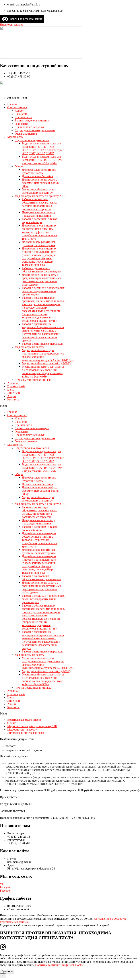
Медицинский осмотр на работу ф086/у (46, 363)
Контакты (13, 399)
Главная (12, 104)
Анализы (13, 383)
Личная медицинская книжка (33, 379)
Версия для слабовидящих (25, 18)
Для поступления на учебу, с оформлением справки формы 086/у (40, 183)
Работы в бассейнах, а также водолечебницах (39, 220)
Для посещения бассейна (37, 176)
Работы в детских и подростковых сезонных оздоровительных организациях (43, 291)
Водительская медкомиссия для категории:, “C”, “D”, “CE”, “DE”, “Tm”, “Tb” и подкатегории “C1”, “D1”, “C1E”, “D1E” (43, 148)
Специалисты (23, 117)
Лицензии (13, 392)
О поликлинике (17, 107)
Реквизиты (21, 123)
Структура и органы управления (35, 130)
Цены (10, 389)
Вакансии (21, 113)
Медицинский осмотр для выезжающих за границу (38, 191)
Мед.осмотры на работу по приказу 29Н (40, 195)
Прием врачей (16, 386)
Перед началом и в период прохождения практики (38, 214)
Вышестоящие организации (32, 120)
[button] (11, 24)
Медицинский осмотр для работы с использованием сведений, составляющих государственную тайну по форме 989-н (43, 371)
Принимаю (7, 971)
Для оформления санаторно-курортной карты (39, 171)
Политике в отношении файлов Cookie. (59, 965)
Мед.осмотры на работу (29, 346)
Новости (20, 110)
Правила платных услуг (29, 127)
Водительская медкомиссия (32, 140)
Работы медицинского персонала (42, 343)
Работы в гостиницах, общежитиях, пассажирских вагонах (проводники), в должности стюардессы (39, 204)
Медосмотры (15, 136)
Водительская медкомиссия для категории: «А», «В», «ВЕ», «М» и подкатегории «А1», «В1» (42, 160)
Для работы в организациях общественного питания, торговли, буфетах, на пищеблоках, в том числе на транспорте (39, 232)
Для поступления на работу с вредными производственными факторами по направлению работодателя (41, 279)
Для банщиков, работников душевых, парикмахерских (39, 243)
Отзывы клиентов (26, 133)
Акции (11, 396)
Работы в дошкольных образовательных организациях (41, 270)
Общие (19, 166)
